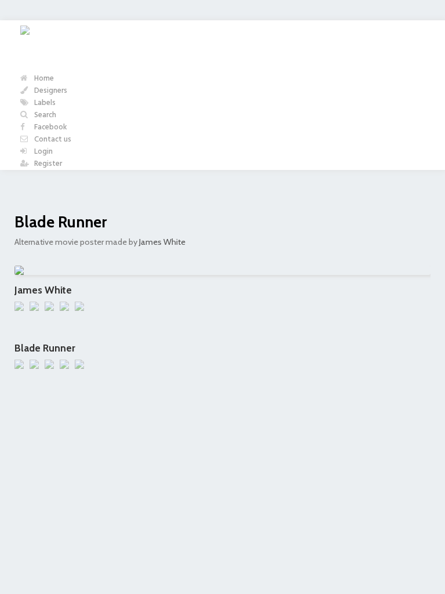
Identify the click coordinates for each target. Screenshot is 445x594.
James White (162, 242)
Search (44, 115)
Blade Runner (60, 221)
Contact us (51, 139)
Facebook (49, 127)
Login (42, 152)
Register (47, 164)
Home (43, 79)
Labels (44, 103)
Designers (49, 91)
